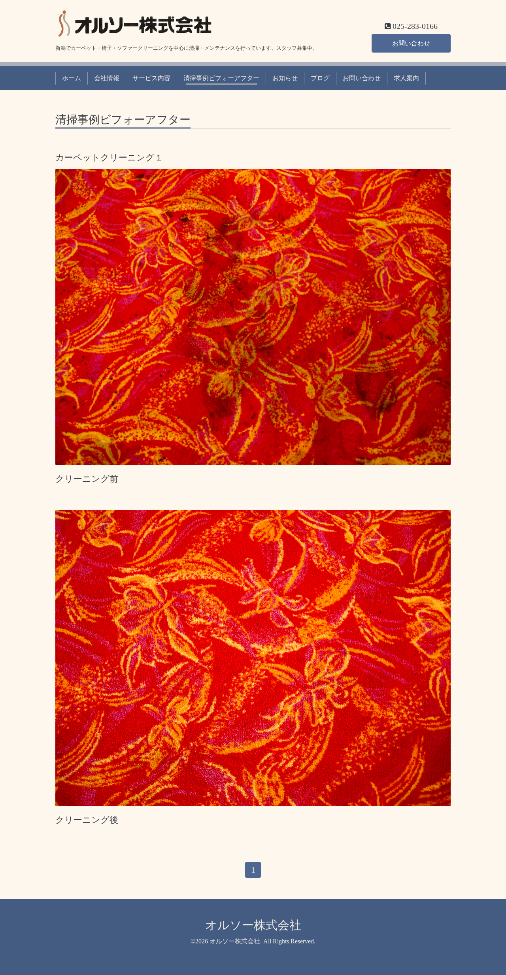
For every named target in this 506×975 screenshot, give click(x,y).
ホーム (71, 78)
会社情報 (106, 78)
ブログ (320, 78)
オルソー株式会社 (253, 925)
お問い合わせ (411, 43)
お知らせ (285, 78)
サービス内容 (151, 78)
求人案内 (406, 78)
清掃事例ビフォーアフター (221, 78)
